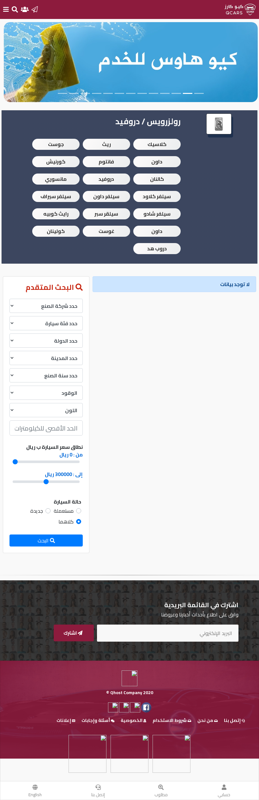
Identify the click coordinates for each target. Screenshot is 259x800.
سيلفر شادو (157, 213)
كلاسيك (157, 144)
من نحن (205, 720)
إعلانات (64, 720)
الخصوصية (132, 720)
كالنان (157, 179)
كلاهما (66, 521)
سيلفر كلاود (157, 196)
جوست (56, 144)
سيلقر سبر (106, 213)
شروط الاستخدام (170, 720)
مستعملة (64, 511)
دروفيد (106, 179)
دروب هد (157, 248)
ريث (106, 144)
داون (156, 161)
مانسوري (56, 179)
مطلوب (161, 795)
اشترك (70, 633)
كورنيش (55, 161)
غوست (106, 231)
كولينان (56, 231)
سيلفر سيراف (55, 196)
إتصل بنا (98, 795)
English (35, 795)
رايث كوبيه (56, 213)
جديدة (36, 511)
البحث (44, 540)
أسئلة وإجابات (96, 720)
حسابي (224, 795)
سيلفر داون (106, 196)
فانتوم (106, 161)
